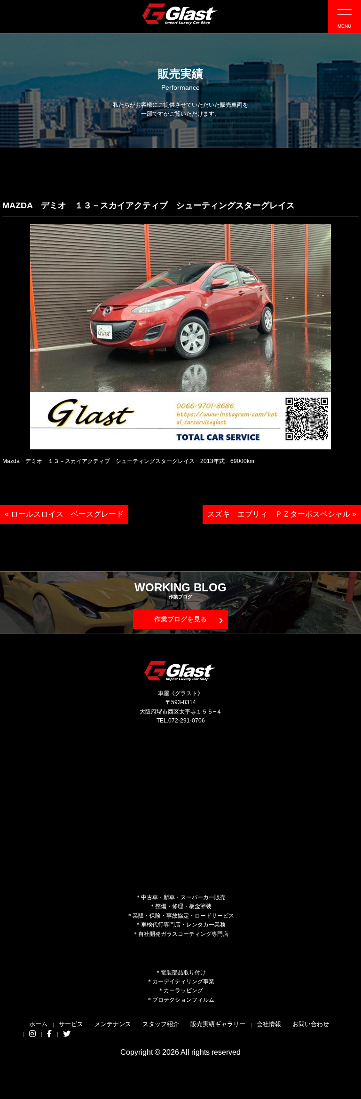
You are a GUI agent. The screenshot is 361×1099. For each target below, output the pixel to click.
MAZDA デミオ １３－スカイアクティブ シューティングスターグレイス (148, 205)
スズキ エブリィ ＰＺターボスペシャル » (281, 514)
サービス (71, 1024)
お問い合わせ (310, 1024)
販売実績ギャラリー (217, 1024)
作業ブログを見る (180, 619)
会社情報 (269, 1024)
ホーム (38, 1024)
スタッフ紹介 (160, 1024)
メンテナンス (112, 1024)
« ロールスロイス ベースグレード (64, 514)
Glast (180, 670)
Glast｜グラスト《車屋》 (180, 13)
